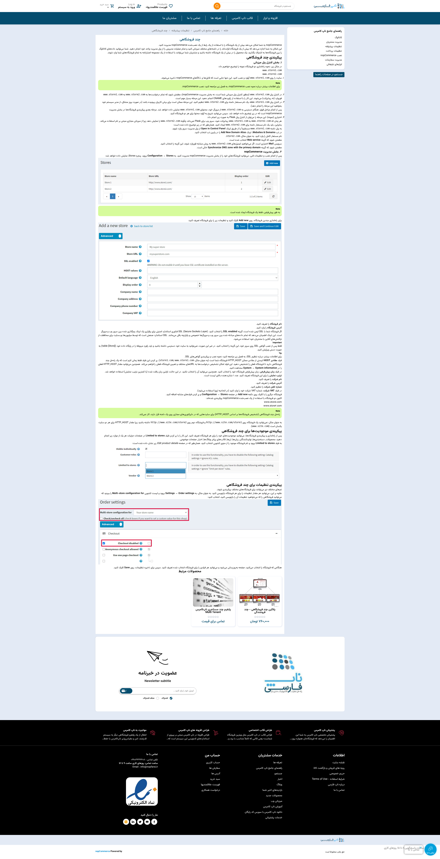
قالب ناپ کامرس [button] (242, 18)
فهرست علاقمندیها (210, 785)
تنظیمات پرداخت (334, 51)
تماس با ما (339, 790)
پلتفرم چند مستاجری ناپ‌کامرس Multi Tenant (213, 611)
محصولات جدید (274, 796)
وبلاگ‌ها (207, 440)
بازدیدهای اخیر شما (272, 790)
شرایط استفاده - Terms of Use (328, 779)
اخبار (200, 440)
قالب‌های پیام (219, 440)
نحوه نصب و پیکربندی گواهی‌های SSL (203, 357)
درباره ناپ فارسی (336, 785)
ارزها (229, 440)
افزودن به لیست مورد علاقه (242, 586)
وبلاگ (279, 785)
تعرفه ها (277, 763)
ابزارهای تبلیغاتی (334, 64)
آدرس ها (215, 774)
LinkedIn (133, 822)
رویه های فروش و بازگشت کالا (329, 768)
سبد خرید (215, 779)
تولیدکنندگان (245, 440)
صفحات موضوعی (188, 440)
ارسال (124, 691)
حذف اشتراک (149, 698)
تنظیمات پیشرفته (333, 46)
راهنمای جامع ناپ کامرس (328, 31)
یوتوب (147, 822)
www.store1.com (273, 402)
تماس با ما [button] (193, 18)
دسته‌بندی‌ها (259, 440)
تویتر (140, 822)
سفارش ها (214, 768)
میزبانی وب (276, 801)
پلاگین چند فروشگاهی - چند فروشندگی (259, 611)
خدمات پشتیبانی (273, 818)
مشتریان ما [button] (170, 18)
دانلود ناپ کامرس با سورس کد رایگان (263, 812)
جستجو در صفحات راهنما (329, 74)
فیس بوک (154, 822)
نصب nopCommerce (331, 55)
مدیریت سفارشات (333, 60)
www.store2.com (272, 406)
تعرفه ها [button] (216, 18)
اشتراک (165, 698)
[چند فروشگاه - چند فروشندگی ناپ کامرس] (259, 592)
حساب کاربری (213, 763)
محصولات (270, 440)
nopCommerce (102, 851)
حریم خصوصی (337, 774)
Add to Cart (242, 580)
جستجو (217, 6)
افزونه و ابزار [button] (270, 18)
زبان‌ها (235, 440)
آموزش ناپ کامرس (272, 807)
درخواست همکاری (210, 790)
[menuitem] (270, 18)
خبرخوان (126, 822)
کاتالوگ (338, 38)
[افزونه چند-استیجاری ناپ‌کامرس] (213, 592)
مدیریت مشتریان (334, 42)
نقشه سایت (338, 763)
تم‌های (278, 490)
